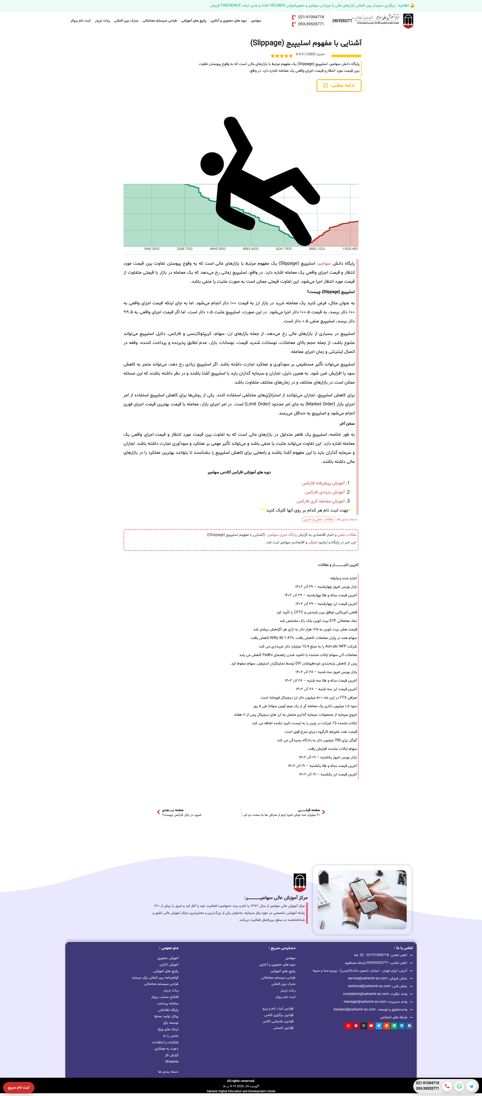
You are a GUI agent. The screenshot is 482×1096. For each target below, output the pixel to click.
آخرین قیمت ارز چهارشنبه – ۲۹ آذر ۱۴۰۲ (326, 604)
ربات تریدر (102, 20)
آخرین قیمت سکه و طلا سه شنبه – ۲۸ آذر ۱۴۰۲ (321, 680)
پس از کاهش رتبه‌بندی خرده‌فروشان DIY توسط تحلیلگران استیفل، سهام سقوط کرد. (293, 663)
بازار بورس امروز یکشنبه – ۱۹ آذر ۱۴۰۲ (328, 757)
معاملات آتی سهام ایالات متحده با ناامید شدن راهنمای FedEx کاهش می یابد (298, 655)
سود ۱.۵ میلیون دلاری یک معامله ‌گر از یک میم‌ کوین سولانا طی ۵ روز (305, 706)
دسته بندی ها (168, 1071)
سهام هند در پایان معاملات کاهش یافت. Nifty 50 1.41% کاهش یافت (304, 638)
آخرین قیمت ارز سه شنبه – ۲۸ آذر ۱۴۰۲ (326, 689)
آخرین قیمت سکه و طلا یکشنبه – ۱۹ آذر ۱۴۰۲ (322, 766)
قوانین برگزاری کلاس (278, 1015)
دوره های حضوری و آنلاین (229, 20)
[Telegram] (471, 1086)
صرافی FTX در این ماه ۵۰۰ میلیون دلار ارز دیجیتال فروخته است (309, 697)
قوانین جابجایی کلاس (278, 1021)
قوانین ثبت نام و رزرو (278, 1008)
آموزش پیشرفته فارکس (323, 483)
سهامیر (256, 20)
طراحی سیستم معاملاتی (160, 20)
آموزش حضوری (167, 958)
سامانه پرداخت (167, 1003)
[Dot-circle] (348, 1025)
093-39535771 (427, 1089)
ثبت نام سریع (18, 1087)
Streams (171, 1061)
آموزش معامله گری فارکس (320, 501)
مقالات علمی (346, 535)
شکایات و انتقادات (165, 1042)
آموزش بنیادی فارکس (325, 492)
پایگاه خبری (288, 535)
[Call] (447, 1086)
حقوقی (313, 542)
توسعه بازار (170, 1022)
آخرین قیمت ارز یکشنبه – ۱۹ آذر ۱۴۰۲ (328, 774)
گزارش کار (171, 1055)
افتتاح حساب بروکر (164, 997)
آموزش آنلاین (168, 964)
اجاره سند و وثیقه (343, 578)
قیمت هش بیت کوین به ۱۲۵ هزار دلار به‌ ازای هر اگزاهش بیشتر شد (305, 629)
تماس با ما (170, 1036)
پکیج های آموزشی (193, 20)
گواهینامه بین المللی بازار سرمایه (155, 977)
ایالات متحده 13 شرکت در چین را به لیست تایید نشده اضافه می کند (304, 723)
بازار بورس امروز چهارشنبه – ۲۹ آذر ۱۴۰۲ (326, 587)
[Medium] (394, 1025)
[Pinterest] (356, 1025)
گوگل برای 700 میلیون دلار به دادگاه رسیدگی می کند (317, 740)
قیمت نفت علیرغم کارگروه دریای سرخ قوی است (321, 732)
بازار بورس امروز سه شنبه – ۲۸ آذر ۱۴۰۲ (326, 672)
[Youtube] (371, 1025)
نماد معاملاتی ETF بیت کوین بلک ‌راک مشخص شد (318, 621)
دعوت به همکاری (166, 1048)
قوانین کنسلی (283, 1028)
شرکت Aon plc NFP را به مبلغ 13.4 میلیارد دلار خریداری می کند (308, 646)
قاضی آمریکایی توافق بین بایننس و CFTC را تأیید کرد (317, 612)
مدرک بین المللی (126, 20)
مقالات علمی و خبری (318, 519)
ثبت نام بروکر (81, 20)
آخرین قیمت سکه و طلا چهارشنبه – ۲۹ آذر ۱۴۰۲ (320, 595)
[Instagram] (363, 1025)
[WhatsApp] (459, 1086)
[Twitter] (379, 1025)
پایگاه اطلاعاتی (168, 1010)
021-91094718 (427, 1083)
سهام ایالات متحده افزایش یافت (332, 749)
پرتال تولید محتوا (166, 1016)
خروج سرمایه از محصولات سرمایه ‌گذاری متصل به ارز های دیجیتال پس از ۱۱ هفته (295, 714)
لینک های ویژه (168, 1029)
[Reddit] (386, 1025)
